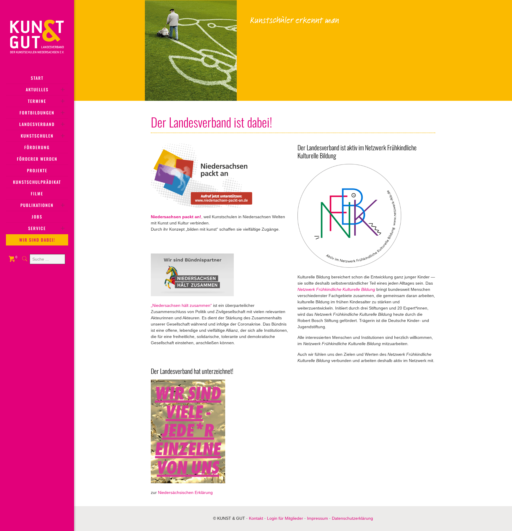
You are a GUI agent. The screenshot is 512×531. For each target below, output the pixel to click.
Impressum (317, 518)
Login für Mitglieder (285, 518)
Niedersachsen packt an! (176, 216)
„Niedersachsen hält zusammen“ (181, 305)
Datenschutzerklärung (352, 518)
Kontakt (256, 518)
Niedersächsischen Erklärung (185, 492)
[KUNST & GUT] (37, 36)
